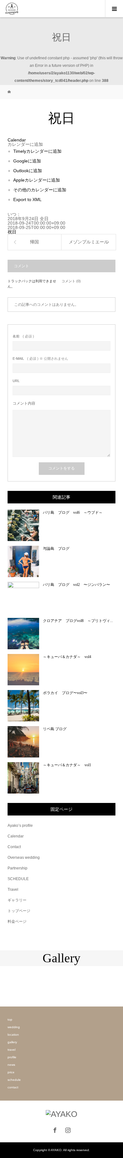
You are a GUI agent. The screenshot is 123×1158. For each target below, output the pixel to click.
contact (13, 1087)
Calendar (16, 836)
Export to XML (27, 199)
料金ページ (17, 921)
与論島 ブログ (56, 548)
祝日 (12, 231)
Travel (13, 889)
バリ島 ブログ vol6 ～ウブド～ (72, 512)
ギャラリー (17, 900)
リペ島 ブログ (55, 729)
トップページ (19, 911)
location (13, 1034)
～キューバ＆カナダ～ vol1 (67, 765)
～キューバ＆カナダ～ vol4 (67, 657)
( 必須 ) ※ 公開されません (40, 358)
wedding (14, 1027)
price (11, 1072)
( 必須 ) (23, 336)
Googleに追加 (27, 160)
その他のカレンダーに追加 (39, 189)
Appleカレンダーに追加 (36, 180)
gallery (12, 1042)
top (10, 1019)
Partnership (17, 868)
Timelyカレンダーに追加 (37, 151)
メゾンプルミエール (88, 242)
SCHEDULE (18, 879)
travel (11, 1049)
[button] (25, 144)
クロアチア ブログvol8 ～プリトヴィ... (78, 621)
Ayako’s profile (20, 825)
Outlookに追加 (27, 170)
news (11, 1064)
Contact (14, 847)
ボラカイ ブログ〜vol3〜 (65, 693)
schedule (14, 1079)
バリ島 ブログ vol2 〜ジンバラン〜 (76, 584)
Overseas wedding (24, 857)
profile (12, 1057)
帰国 (34, 242)
